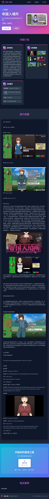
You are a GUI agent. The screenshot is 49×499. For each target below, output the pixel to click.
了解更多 (16, 28)
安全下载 (44, 2)
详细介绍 (29, 2)
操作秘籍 (36, 2)
